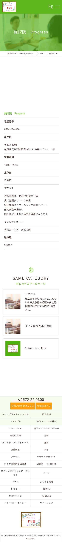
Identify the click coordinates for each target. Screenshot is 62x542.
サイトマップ (46, 503)
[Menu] (57, 6)
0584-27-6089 (12, 129)
